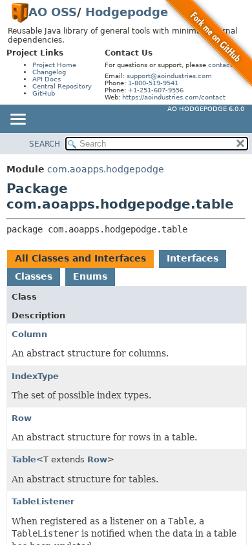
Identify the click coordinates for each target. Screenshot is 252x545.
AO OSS (52, 12)
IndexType (35, 376)
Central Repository (62, 86)
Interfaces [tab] (192, 258)
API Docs (46, 79)
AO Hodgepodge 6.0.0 (205, 108)
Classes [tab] (33, 276)
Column (29, 334)
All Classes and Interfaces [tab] (80, 258)
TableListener (43, 501)
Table (24, 459)
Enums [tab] (90, 276)
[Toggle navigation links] (17, 120)
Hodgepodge (126, 12)
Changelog (49, 72)
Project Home (54, 64)
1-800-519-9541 (153, 83)
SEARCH (44, 144)
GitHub (43, 93)
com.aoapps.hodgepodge (105, 169)
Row (22, 418)
